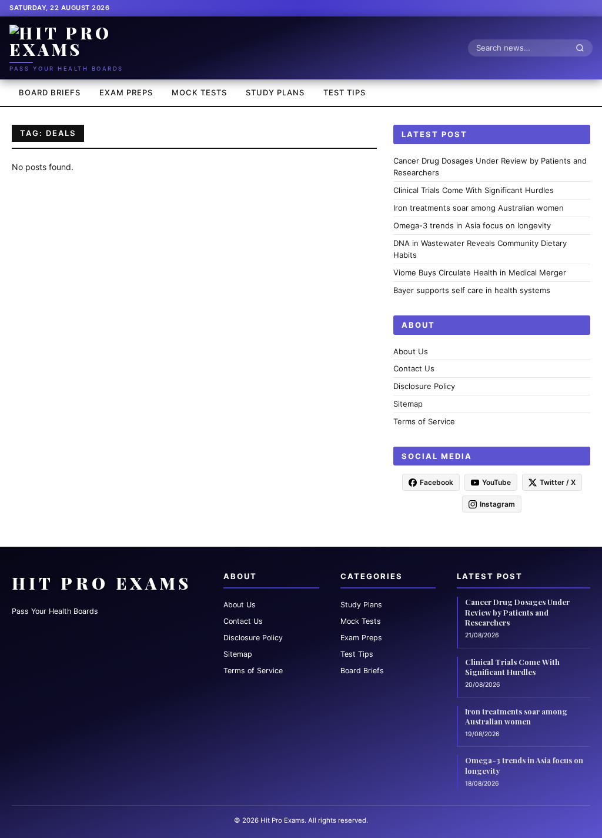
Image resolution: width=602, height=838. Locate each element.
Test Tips (344, 92)
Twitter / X (558, 482)
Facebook (436, 482)
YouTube (496, 482)
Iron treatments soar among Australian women (478, 207)
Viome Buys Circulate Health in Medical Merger (479, 272)
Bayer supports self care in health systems (471, 290)
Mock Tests (199, 92)
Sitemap (408, 403)
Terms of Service (424, 421)
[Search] (583, 47)
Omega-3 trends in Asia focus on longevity (472, 225)
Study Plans (275, 92)
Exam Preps (126, 92)
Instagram (497, 504)
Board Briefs (50, 92)
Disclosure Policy (424, 386)
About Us (410, 351)
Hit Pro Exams (102, 583)
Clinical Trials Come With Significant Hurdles (473, 190)
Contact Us (413, 368)
